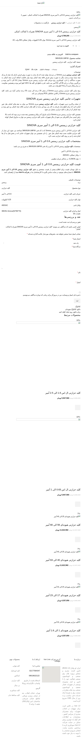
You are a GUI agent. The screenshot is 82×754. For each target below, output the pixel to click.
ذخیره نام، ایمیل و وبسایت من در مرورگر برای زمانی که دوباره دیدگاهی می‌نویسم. (51, 295)
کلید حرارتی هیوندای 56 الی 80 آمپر (63, 525)
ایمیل (78, 282)
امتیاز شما (76, 239)
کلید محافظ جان (14, 695)
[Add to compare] (77, 388)
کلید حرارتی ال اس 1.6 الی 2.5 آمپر (62, 393)
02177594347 (34, 671)
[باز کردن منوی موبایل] (79, 3)
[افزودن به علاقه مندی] (77, 402)
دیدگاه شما (76, 247)
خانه (78, 23)
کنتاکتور (17, 676)
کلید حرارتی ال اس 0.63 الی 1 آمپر (63, 489)
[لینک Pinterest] (68, 66)
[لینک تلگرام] (63, 66)
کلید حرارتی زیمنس (58, 23)
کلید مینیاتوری (15, 690)
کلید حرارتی (71, 23)
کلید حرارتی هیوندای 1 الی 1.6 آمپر (63, 630)
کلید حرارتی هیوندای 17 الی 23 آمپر (63, 595)
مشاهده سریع (77, 413)
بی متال (17, 685)
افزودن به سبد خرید (63, 46)
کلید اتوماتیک (15, 671)
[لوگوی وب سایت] (41, 3)
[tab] (54, 69)
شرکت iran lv (24, 172)
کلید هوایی (16, 666)
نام (78, 272)
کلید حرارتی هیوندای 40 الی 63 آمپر (63, 560)
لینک (67, 312)
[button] (77, 407)
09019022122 (34, 676)
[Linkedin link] (66, 66)
